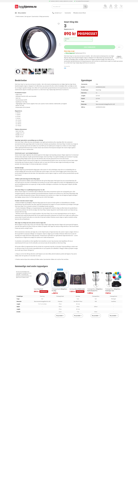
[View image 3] (31, 71)
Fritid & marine (20, 16)
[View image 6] (51, 71)
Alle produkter (22, 13)
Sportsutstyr (35, 16)
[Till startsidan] (26, 6)
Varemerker (68, 13)
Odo (65, 68)
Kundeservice (105, 7)
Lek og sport (28, 16)
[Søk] (85, 7)
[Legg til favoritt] (58, 24)
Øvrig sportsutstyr (44, 16)
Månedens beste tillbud (79, 13)
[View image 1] (18, 71)
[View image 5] (44, 71)
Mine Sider (111, 7)
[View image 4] (38, 71)
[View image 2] (24, 71)
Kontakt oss (58, 13)
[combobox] (78, 40)
